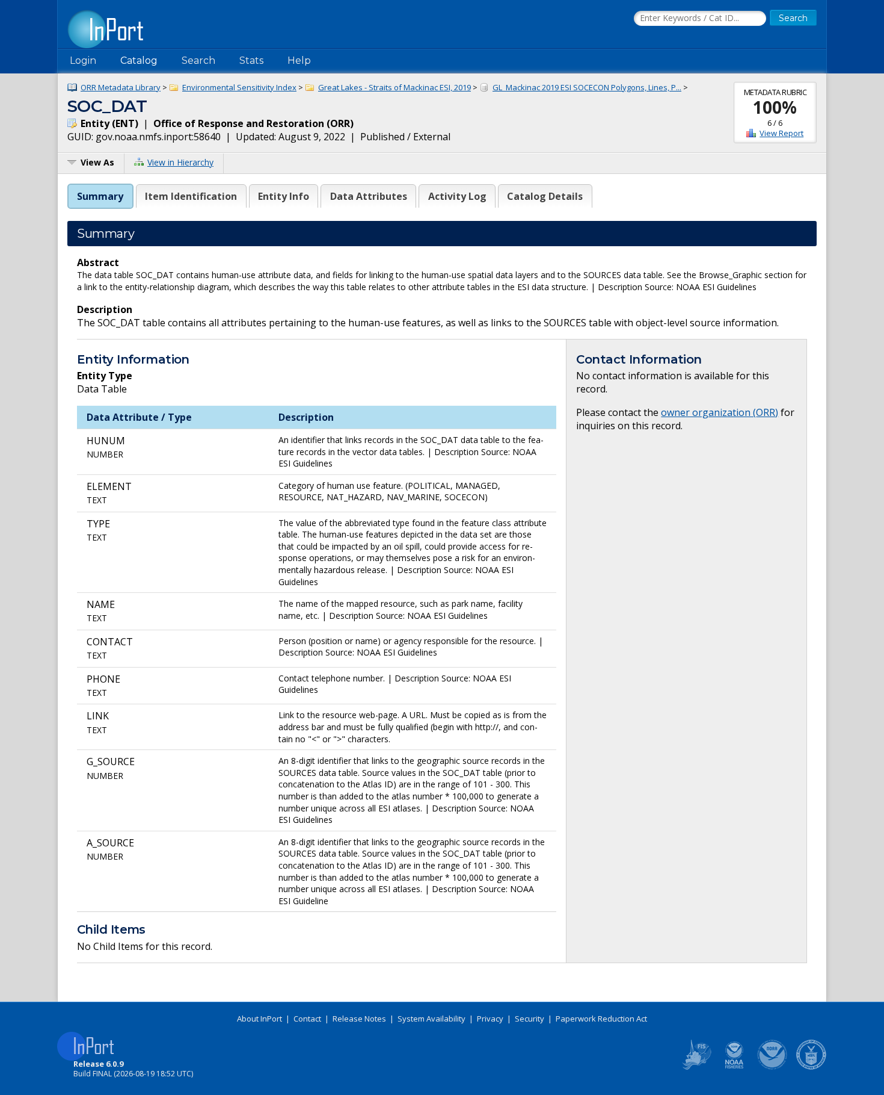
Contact (307, 1018)
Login (83, 60)
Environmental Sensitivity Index (239, 87)
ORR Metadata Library (121, 87)
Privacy (490, 1018)
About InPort (259, 1018)
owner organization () (719, 412)
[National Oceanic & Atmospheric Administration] (772, 1067)
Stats (251, 60)
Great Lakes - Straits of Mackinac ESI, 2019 (394, 87)
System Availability (431, 1018)
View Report (781, 133)
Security (529, 1018)
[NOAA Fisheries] (734, 1067)
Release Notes (359, 1018)
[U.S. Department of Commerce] (811, 1067)
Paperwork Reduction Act (601, 1018)
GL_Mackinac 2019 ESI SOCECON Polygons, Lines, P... (587, 87)
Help (299, 60)
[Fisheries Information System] (695, 1067)
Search (198, 60)
